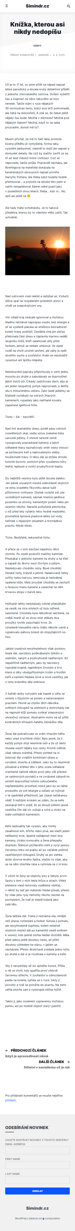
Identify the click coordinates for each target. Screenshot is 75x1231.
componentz (52, 1218)
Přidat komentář (22, 56)
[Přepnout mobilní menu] (6, 6)
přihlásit (10, 1100)
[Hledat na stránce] (68, 6)
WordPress (21, 1218)
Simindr (43, 54)
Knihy (37, 45)
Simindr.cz (37, 6)
